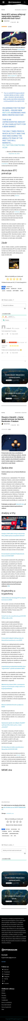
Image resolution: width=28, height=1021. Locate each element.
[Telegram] (3, 976)
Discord (6, 969)
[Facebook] (3, 972)
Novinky (3, 9)
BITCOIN (19, 288)
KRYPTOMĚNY (16, 290)
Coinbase (16, 212)
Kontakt (4, 961)
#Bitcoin (6, 113)
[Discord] (3, 969)
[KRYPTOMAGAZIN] (14, 2)
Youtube (6, 983)
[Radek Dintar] (3, 21)
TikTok (6, 978)
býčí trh (3, 290)
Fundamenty (9, 290)
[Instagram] (3, 974)
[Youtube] (3, 983)
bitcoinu (17, 195)
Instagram (7, 974)
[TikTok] (3, 979)
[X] (3, 981)
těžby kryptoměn (12, 75)
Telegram (6, 976)
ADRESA (7, 288)
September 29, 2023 (14, 153)
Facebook (7, 971)
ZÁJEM (21, 290)
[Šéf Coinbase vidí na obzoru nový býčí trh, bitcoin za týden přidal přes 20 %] (15, 394)
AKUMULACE (13, 288)
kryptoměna (20, 49)
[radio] (7, 279)
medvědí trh (5, 163)
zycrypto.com (9, 286)
